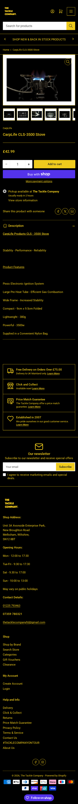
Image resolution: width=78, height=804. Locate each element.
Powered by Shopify (55, 775)
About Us (9, 748)
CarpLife (7, 128)
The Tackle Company (32, 775)
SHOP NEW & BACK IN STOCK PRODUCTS (39, 39)
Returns (7, 718)
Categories (10, 654)
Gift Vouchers (11, 659)
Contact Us (10, 738)
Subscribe (65, 467)
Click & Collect (12, 712)
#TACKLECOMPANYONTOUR (21, 743)
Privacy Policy (11, 728)
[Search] (71, 26)
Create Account (13, 683)
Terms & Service (13, 732)
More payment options (39, 181)
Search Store (11, 649)
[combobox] (39, 26)
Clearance (9, 664)
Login (6, 688)
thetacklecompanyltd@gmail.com (24, 622)
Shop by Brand (12, 644)
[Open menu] (71, 11)
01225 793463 (11, 605)
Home (6, 49)
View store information (22, 200)
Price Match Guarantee (17, 722)
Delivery (8, 708)
